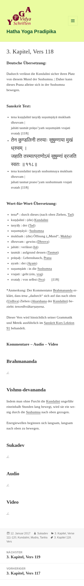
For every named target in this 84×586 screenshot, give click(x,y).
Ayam (32, 263)
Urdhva (13, 301)
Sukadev (42, 533)
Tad (70, 214)
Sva (41, 279)
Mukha (65, 236)
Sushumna (36, 231)
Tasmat (53, 252)
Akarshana (39, 301)
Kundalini (41, 220)
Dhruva (43, 241)
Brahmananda (63, 290)
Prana (48, 258)
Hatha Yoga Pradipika (31, 31)
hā (35, 247)
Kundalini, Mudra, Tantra (32, 537)
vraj (39, 274)
